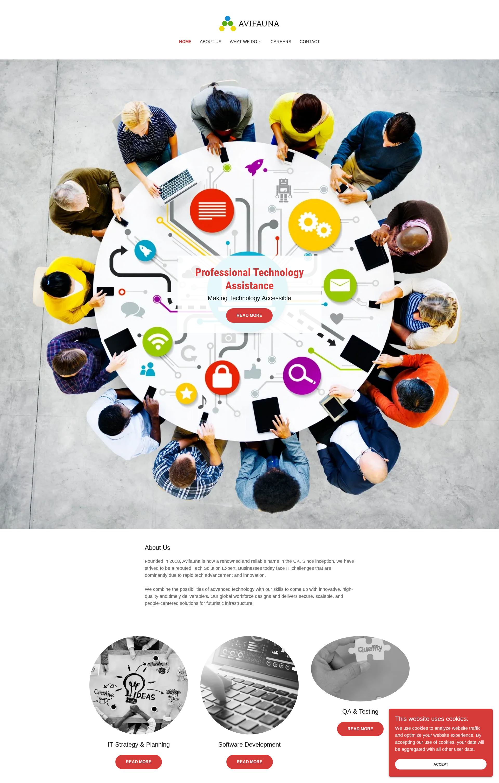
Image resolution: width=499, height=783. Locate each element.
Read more (139, 762)
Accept (441, 764)
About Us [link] (210, 41)
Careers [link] (281, 41)
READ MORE (249, 315)
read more (360, 729)
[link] (249, 23)
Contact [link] (310, 41)
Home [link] (185, 41)
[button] (246, 42)
